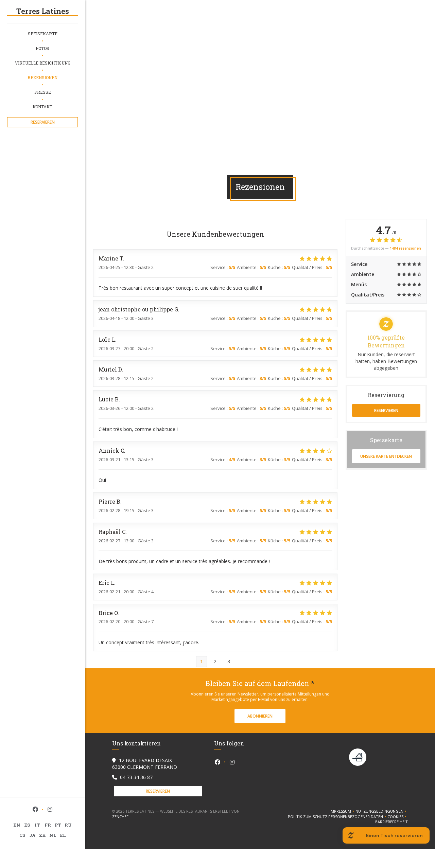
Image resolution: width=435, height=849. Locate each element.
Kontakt (42, 106)
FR (48, 825)
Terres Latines (42, 11)
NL (52, 835)
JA (32, 835)
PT (58, 825)
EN (17, 825)
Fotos (42, 48)
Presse (42, 92)
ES (27, 825)
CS (22, 835)
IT (37, 825)
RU (68, 825)
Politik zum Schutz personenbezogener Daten (337, 816)
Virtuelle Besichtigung (42, 63)
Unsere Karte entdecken (386, 456)
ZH (42, 835)
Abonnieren (260, 716)
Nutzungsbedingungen (381, 811)
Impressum (342, 811)
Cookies (397, 816)
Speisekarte (42, 33)
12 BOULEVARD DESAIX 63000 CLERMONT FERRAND (144, 763)
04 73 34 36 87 (136, 777)
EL (63, 835)
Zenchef (120, 816)
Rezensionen (42, 77)
